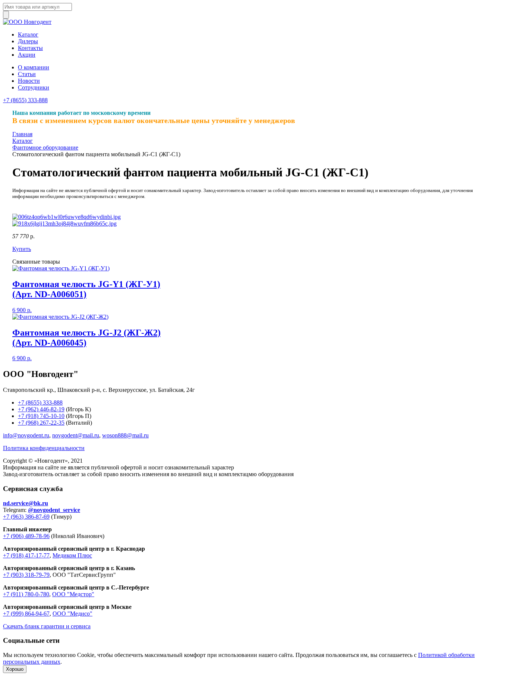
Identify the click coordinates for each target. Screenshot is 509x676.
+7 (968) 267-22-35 (41, 422)
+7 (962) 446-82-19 (41, 409)
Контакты (30, 48)
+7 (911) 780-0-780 (26, 594)
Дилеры (28, 41)
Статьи (27, 74)
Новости (29, 81)
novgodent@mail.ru (75, 435)
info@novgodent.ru (26, 435)
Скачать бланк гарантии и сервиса (47, 626)
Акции (26, 54)
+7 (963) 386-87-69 (26, 516)
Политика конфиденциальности (44, 448)
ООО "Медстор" (73, 594)
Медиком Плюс (72, 555)
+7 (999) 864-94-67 (26, 613)
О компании (33, 67)
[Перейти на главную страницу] (27, 22)
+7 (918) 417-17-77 (26, 555)
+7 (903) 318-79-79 (26, 575)
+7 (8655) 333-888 (25, 100)
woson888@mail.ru (125, 435)
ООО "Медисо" (72, 613)
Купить (21, 249)
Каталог (28, 34)
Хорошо (14, 669)
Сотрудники (33, 87)
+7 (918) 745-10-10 (41, 416)
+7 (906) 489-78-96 (26, 536)
